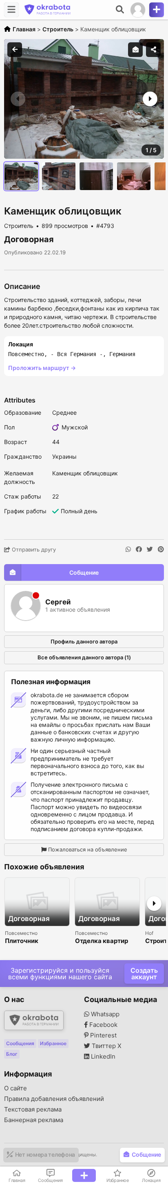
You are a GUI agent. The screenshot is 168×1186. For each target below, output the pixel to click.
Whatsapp (104, 1014)
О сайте (15, 1088)
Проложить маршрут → (42, 367)
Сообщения (20, 1043)
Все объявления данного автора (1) (84, 657)
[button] (149, 98)
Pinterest (102, 1035)
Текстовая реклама (33, 1109)
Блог (12, 1054)
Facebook (102, 1024)
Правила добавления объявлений (54, 1099)
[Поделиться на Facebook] (139, 549)
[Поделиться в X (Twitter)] (150, 549)
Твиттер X (106, 1046)
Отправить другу (33, 549)
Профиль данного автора (84, 641)
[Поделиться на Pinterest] (161, 549)
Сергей (58, 602)
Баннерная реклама (33, 1120)
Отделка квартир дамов (101, 941)
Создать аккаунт (144, 973)
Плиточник (21, 941)
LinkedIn (102, 1056)
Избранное (53, 1043)
